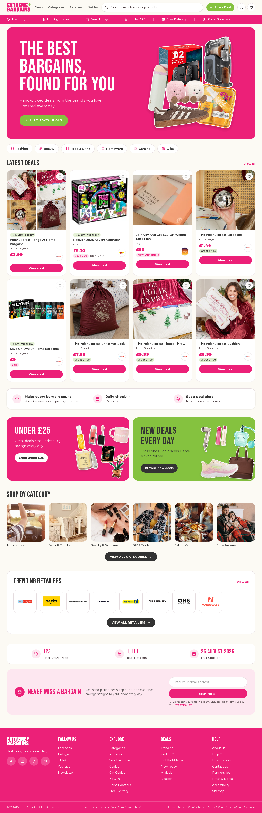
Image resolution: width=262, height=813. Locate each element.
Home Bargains (19, 248)
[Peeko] (51, 601)
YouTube (64, 766)
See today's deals (43, 120)
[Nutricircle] (210, 601)
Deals (39, 7)
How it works (221, 760)
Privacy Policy (182, 704)
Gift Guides (117, 772)
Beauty (49, 149)
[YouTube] (45, 761)
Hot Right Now (58, 19)
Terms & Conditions (219, 807)
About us (218, 748)
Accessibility (220, 785)
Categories (56, 7)
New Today (99, 19)
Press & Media (222, 779)
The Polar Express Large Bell (221, 235)
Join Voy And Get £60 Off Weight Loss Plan (161, 236)
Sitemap (218, 791)
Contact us (220, 766)
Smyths (77, 244)
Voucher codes (120, 760)
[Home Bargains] (59, 257)
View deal (36, 268)
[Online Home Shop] (184, 601)
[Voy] (185, 251)
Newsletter (66, 772)
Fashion (22, 149)
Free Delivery (176, 19)
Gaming (145, 149)
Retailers (76, 7)
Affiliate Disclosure (244, 807)
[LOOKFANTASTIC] (104, 601)
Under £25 (137, 19)
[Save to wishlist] (60, 176)
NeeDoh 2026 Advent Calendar (96, 240)
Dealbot (166, 779)
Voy (138, 243)
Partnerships (221, 772)
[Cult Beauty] (157, 601)
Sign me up (208, 693)
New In (114, 779)
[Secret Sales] (78, 601)
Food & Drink (80, 149)
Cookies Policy (196, 807)
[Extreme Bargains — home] (19, 7)
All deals (166, 772)
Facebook (65, 748)
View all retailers (128, 622)
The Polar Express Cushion (219, 344)
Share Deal (223, 7)
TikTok (62, 760)
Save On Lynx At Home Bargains (34, 349)
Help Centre (221, 754)
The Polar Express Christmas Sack (99, 344)
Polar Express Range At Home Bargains (32, 242)
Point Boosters (219, 19)
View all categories (128, 557)
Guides (93, 7)
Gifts (170, 149)
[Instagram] (22, 761)
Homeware (114, 149)
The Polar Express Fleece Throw (160, 344)
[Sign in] (241, 7)
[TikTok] (33, 761)
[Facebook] (11, 761)
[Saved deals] (251, 7)
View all (249, 164)
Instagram (65, 754)
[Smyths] (122, 253)
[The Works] (131, 601)
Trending (18, 19)
